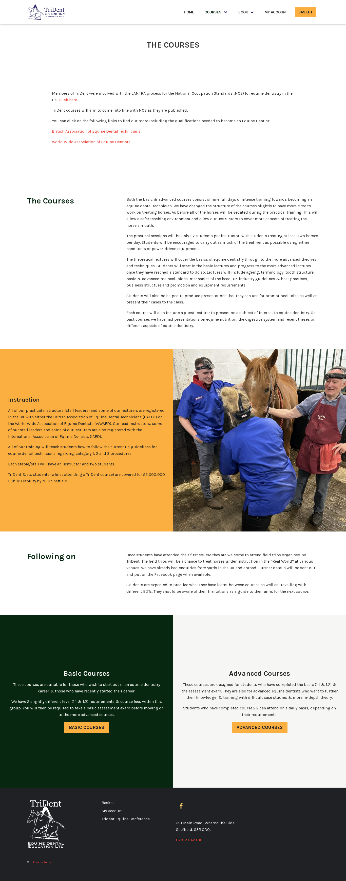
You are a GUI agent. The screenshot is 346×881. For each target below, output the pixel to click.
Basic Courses (86, 727)
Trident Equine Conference (126, 818)
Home (189, 12)
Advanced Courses (260, 727)
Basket (305, 12)
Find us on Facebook (182, 806)
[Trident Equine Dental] (46, 12)
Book (243, 12)
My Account (276, 12)
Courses (213, 12)
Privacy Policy (42, 862)
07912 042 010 (189, 839)
